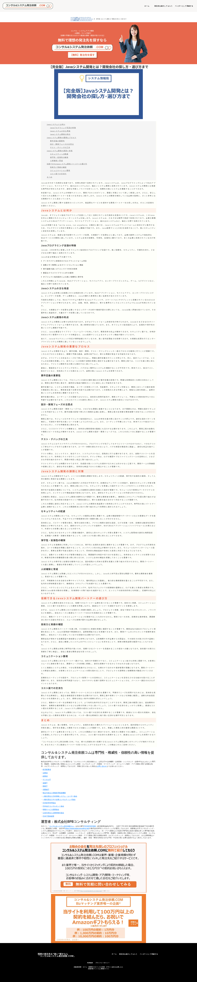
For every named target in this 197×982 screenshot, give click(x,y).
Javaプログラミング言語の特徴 (63, 128)
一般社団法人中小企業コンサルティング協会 (59, 799)
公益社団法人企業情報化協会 (53, 813)
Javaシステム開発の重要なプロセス (61, 137)
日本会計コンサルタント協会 (53, 806)
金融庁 (45, 783)
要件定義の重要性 (57, 141)
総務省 (45, 776)
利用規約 (90, 962)
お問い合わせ (102, 766)
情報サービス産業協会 (51, 809)
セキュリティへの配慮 (59, 154)
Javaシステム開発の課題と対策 (60, 151)
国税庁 (45, 786)
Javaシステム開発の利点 (60, 134)
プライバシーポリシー (103, 962)
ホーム (114, 954)
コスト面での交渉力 (58, 174)
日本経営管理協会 (49, 803)
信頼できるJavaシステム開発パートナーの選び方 (67, 164)
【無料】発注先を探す (82, 55)
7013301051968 (90, 826)
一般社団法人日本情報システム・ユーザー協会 (60, 796)
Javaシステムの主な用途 (60, 131)
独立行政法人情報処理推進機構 (54, 793)
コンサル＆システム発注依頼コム (61, 826)
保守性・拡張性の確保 (59, 157)
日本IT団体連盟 (48, 816)
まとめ (49, 177)
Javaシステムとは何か (56, 124)
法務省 (45, 773)
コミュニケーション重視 (60, 170)
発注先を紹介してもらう (128, 954)
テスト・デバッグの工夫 (60, 147)
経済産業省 (47, 769)
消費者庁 (46, 789)
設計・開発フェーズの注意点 (62, 144)
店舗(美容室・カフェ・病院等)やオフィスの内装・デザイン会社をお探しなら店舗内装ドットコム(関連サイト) (98, 967)
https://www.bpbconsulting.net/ (77, 828)
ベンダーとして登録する (149, 954)
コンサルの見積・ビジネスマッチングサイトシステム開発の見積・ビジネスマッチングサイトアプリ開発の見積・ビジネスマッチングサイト (81, 19)
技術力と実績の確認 (58, 167)
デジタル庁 (47, 780)
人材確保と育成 (56, 161)
